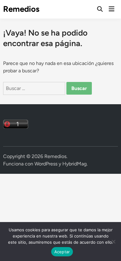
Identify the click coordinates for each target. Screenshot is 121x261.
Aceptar (62, 251)
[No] (113, 241)
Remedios (21, 9)
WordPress (45, 164)
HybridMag (74, 164)
